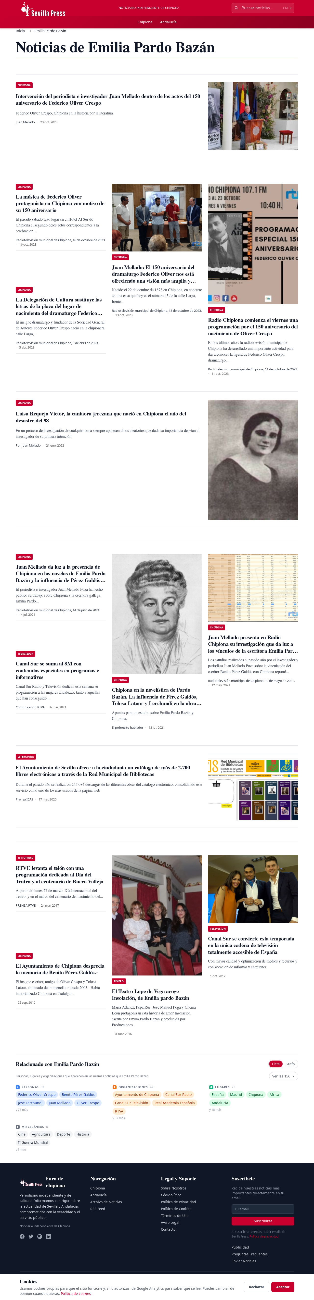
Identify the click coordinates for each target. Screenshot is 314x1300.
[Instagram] (39, 1236)
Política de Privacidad (178, 1202)
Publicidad (240, 1247)
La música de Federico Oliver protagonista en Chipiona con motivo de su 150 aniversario (60, 203)
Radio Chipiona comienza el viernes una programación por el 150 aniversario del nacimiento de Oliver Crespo (253, 326)
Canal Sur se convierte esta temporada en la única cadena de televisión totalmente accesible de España (251, 945)
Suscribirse (263, 1221)
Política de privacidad (263, 1236)
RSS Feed (97, 1208)
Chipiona (145, 22)
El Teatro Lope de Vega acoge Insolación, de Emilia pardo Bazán (150, 994)
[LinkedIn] (48, 1236)
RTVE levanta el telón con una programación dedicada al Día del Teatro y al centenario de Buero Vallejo (59, 874)
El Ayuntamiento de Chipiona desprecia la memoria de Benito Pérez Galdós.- (60, 969)
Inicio (20, 30)
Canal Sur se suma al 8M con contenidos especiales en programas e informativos (57, 670)
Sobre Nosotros (173, 1188)
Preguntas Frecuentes (250, 1254)
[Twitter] (30, 1236)
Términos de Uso (174, 1215)
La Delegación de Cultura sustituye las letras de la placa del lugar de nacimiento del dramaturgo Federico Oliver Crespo (59, 309)
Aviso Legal (170, 1222)
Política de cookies (76, 1293)
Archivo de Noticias (106, 1202)
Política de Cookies (176, 1208)
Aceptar (282, 1287)
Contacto (168, 1229)
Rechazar (256, 1287)
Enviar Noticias (244, 1261)
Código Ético (171, 1195)
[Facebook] (22, 1236)
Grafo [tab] (290, 1064)
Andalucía (168, 22)
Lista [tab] (276, 1064)
